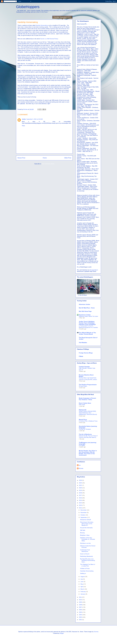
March (83, 589)
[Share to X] (42, 109)
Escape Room (94, 270)
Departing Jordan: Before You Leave (88, 316)
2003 (80, 617)
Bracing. (82, 532)
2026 (80, 480)
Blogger (62, 633)
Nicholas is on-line (85, 543)
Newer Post (21, 158)
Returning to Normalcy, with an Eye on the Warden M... (86, 523)
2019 (80, 490)
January (83, 594)
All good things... (83, 386)
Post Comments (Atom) (48, 163)
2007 (80, 607)
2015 (80, 500)
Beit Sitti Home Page (85, 311)
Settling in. (83, 573)
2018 (80, 493)
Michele (81, 468)
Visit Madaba (83, 342)
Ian (80, 465)
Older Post (67, 158)
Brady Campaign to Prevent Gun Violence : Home (87, 398)
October (83, 515)
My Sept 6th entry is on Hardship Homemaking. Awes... (87, 560)
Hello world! (82, 404)
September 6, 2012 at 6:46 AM (34, 119)
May (82, 584)
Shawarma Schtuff (85, 519)
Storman (96, 631)
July (82, 579)
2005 (80, 612)
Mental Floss (83, 419)
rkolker (24, 119)
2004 (80, 614)
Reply (23, 125)
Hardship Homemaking (42, 25)
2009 (80, 602)
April (82, 586)
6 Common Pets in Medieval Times (88, 421)
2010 (80, 599)
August (83, 576)
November (84, 512)
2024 (80, 483)
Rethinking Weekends (86, 556)
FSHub (81, 356)
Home (45, 158)
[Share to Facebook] (43, 109)
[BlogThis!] (40, 109)
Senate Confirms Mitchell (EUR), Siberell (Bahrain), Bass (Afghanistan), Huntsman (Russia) (88, 413)
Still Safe (82, 530)
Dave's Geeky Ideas (85, 403)
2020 (80, 488)
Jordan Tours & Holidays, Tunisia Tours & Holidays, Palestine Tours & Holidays (87, 323)
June (82, 581)
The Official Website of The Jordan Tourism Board (87, 333)
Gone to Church (84, 554)
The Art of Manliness (85, 434)
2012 (80, 508)
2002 (80, 619)
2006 (80, 609)
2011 (80, 597)
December (84, 510)
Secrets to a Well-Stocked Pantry (49, 38)
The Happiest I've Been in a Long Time (87, 565)
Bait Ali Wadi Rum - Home (87, 308)
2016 (80, 498)
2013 (80, 505)
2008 (80, 604)
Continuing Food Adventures (85, 550)
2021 (80, 485)
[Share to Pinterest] (45, 109)
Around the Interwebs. (86, 527)
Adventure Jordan (84, 304)
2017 (80, 495)
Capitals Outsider (84, 366)
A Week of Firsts (85, 568)
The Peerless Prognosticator (88, 384)
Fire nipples (82, 445)
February (83, 591)
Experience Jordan (85, 315)
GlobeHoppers (27, 7)
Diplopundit (82, 409)
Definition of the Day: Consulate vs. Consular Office (87, 539)
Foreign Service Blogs (86, 353)
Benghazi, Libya (84, 535)
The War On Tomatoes (85, 429)
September (84, 517)
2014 (80, 503)
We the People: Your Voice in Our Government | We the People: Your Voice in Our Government (88, 453)
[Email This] (38, 109)
